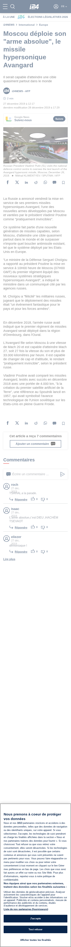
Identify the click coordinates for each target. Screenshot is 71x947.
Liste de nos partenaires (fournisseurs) (26, 909)
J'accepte (35, 918)
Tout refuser (35, 929)
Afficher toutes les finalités (35, 940)
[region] (35, 875)
